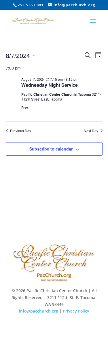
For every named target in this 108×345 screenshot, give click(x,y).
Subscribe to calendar (51, 149)
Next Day (91, 130)
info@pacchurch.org (38, 311)
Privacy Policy (76, 311)
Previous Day (20, 130)
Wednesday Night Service (49, 85)
